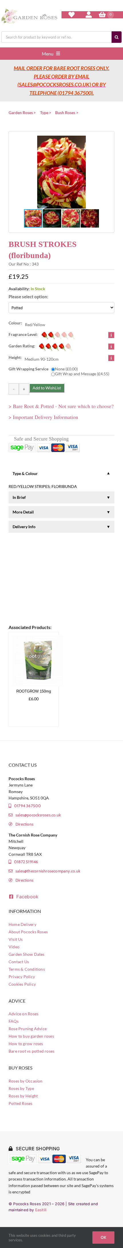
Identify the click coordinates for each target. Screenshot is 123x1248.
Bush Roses (65, 112)
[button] (61, 172)
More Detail (23, 511)
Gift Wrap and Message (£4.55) (82, 373)
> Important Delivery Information (43, 417)
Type (44, 112)
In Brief (19, 497)
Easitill (41, 1209)
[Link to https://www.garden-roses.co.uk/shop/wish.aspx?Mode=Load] (71, 14)
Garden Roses (21, 112)
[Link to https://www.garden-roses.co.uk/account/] (89, 14)
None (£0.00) (66, 368)
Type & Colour (25, 473)
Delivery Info (24, 526)
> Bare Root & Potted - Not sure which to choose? (61, 406)
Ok (103, 1237)
